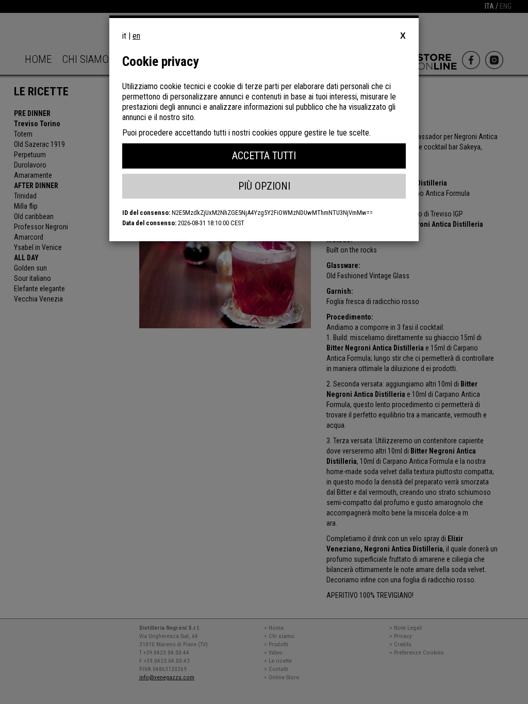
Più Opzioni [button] (264, 186)
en (136, 36)
